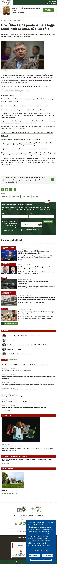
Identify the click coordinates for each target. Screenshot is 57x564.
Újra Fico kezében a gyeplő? (14, 349)
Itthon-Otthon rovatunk (9, 493)
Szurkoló (40, 516)
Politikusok (26, 196)
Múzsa (31, 516)
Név (3, 214)
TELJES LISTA (6, 410)
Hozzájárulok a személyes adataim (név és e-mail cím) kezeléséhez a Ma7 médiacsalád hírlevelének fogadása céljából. (11, 225)
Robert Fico (5, 196)
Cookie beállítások (24, 531)
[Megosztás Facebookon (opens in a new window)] (6, 189)
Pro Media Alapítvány (24, 528)
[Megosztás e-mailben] (2, 189)
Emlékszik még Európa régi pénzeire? (12, 446)
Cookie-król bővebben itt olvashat (41, 560)
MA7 (15, 516)
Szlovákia (35, 196)
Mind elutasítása (34, 555)
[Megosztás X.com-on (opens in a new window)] (15, 189)
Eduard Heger (15, 196)
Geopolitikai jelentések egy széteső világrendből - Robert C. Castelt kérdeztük (28, 344)
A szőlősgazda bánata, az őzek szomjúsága (18, 353)
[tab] (4, 360)
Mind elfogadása (47, 555)
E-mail (30, 214)
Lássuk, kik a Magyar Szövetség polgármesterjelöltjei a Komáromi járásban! (27, 335)
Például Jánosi (10, 340)
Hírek (23, 516)
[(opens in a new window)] (16, 523)
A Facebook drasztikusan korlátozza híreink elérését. (17, 207)
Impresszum (11, 528)
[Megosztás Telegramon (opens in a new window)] (10, 189)
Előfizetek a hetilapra (48, 10)
